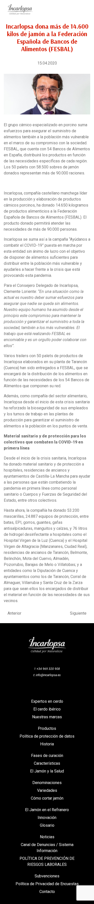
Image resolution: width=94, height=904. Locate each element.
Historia (47, 744)
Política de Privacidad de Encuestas (47, 883)
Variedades (47, 790)
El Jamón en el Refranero (47, 809)
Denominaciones (47, 782)
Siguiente (78, 613)
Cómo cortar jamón (47, 798)
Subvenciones (47, 876)
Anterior (14, 613)
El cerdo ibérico (47, 709)
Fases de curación (47, 755)
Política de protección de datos (47, 736)
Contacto (47, 891)
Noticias (47, 836)
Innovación (47, 817)
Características (47, 763)
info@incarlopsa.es (48, 675)
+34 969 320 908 (48, 669)
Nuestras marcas (47, 717)
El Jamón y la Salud (47, 771)
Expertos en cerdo (47, 701)
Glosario (47, 825)
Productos (47, 728)
